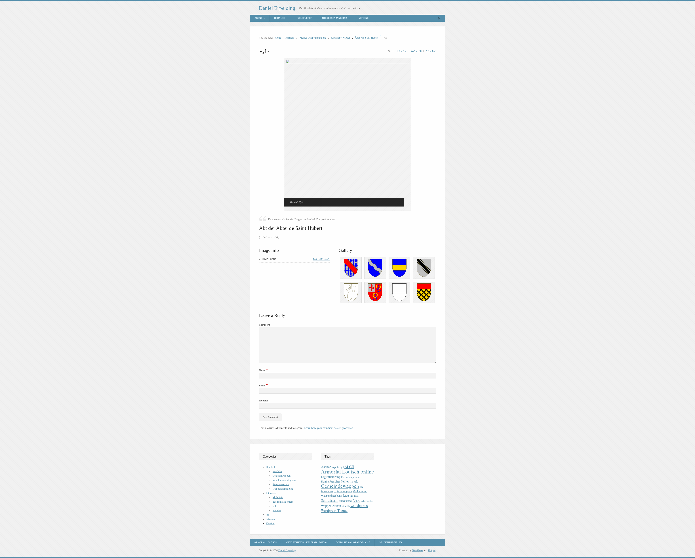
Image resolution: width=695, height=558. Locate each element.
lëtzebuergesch (344, 491)
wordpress (359, 505)
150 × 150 (402, 51)
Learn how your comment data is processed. (329, 428)
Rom (356, 495)
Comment (264, 324)
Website (263, 400)
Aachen (326, 466)
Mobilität (278, 497)
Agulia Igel (338, 467)
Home (278, 37)
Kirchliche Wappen (340, 37)
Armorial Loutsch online (347, 471)
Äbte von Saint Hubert (366, 37)
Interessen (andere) (334, 18)
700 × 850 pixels (321, 259)
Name (263, 370)
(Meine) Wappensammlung (312, 37)
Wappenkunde (281, 484)
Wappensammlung (283, 488)
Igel (362, 486)
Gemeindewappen (340, 485)
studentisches (345, 500)
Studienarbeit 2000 (391, 542)
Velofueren (305, 18)
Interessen (271, 493)
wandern (370, 501)
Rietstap (348, 495)
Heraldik (280, 18)
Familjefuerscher (330, 481)
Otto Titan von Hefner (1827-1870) (306, 542)
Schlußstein (329, 500)
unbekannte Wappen (284, 480)
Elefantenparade (350, 477)
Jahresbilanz (327, 491)
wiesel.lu (346, 506)
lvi (335, 491)
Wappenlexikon (331, 506)
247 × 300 (416, 51)
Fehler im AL (349, 481)
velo (275, 506)
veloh (363, 500)
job (267, 514)
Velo (356, 500)
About (258, 18)
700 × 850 (431, 51)
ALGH (349, 466)
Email (263, 385)
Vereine (363, 18)
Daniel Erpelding (277, 8)
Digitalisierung (330, 477)
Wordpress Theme (334, 510)
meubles (277, 471)
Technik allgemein (283, 501)
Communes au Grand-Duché (353, 542)
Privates (270, 519)
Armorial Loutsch (265, 542)
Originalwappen (282, 475)
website (277, 510)
